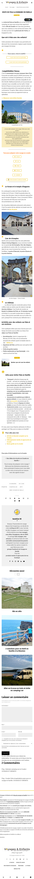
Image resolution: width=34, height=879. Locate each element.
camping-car (13, 486)
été (21, 486)
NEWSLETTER (19, 817)
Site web (20, 731)
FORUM (10, 817)
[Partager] (19, 498)
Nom (3, 724)
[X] (10, 859)
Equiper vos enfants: (5, 808)
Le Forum (27, 865)
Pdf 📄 (28, 19)
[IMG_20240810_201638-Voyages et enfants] (17, 670)
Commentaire (5, 705)
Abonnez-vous (23, 746)
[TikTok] (23, 859)
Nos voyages (16, 15)
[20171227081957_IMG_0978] (17, 630)
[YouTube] (20, 859)
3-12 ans (22, 483)
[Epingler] (14, 498)
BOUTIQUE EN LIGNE (13, 809)
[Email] (23, 498)
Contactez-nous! (20, 862)
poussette (14, 401)
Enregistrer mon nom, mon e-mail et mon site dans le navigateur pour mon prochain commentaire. (14, 739)
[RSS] (27, 859)
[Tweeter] (10, 498)
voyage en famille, (29, 800)
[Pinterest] (16, 859)
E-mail (3, 731)
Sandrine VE (17, 519)
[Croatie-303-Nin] (17, 593)
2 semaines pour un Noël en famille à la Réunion (17, 650)
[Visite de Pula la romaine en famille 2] (2, 50)
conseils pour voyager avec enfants (21, 805)
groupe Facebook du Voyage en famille (17, 550)
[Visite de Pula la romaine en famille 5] (2, 186)
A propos (11, 862)
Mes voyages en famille (17, 490)
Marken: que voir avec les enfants (20, 362)
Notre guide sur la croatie (15, 444)
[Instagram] (13, 859)
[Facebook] (6, 859)
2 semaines (13, 483)
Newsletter (17, 868)
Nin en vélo (17, 611)
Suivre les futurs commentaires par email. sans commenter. (15, 747)
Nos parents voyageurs (10, 865)
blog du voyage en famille (20, 795)
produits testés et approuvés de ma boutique (17, 557)
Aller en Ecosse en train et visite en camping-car (17, 689)
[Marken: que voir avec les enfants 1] (5, 362)
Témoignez (21, 865)
